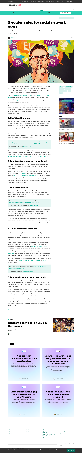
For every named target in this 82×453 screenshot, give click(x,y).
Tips (24, 351)
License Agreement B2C (44, 442)
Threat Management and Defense (66, 431)
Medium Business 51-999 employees (53, 1)
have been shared (13, 101)
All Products (27, 433)
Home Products (26, 1)
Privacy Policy (29, 442)
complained (11, 253)
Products (10, 8)
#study (11, 142)
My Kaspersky (70, 5)
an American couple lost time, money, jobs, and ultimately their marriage (28, 156)
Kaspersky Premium (12, 433)
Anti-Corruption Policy (36, 442)
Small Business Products (30, 425)
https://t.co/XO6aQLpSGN (43, 142)
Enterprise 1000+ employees (68, 1)
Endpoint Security (62, 433)
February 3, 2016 (27, 146)
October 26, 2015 (28, 271)
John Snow (13, 37)
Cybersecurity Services (63, 429)
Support (27, 8)
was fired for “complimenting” (39, 246)
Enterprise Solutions (63, 425)
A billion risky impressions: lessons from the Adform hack (24, 358)
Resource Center (35, 8)
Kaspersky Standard (12, 429)
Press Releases (30, 446)
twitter (61, 93)
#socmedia (12, 144)
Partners (17, 446)
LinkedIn (38, 260)
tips (69, 91)
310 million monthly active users (22, 95)
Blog (41, 8)
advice (10, 18)
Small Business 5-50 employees (38, 1)
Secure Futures (48, 8)
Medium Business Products (48, 425)
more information (46, 450)
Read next (11, 319)
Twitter (27, 260)
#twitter (24, 144)
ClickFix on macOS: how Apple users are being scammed (58, 394)
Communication (68, 86)
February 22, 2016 (34, 205)
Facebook (22, 260)
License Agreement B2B (53, 442)
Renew (16, 8)
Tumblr (45, 260)
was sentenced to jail (45, 177)
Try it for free (66, 13)
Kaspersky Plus (11, 431)
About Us (14, 446)
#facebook (18, 144)
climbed (27, 88)
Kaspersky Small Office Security (31, 429)
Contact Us (10, 446)
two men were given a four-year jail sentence (25, 175)
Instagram (32, 260)
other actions (22, 173)
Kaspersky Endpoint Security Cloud (32, 431)
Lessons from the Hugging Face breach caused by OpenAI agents (24, 394)
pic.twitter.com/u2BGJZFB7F (31, 202)
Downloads (22, 8)
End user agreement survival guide (66, 143)
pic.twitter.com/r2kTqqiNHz (33, 144)
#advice (61, 86)
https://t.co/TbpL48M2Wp (16, 202)
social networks (63, 91)
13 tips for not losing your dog (65, 129)
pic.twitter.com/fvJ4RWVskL (16, 268)
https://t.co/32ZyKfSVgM (39, 266)
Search (73, 18)
